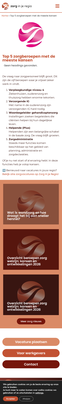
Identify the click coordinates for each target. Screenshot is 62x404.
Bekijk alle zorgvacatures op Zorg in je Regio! (30, 174)
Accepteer (10, 399)
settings (39, 393)
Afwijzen (26, 399)
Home (5, 15)
